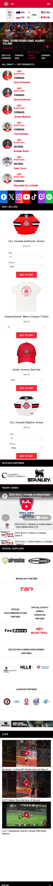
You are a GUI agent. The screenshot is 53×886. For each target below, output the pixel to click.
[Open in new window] (26, 589)
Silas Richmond (22, 82)
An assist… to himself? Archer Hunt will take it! (25, 769)
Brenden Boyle (21, 151)
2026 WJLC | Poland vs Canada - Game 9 (31, 534)
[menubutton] (48, 4)
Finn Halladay (21, 133)
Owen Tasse (20, 168)
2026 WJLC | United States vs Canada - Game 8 (33, 543)
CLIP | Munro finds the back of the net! (21, 800)
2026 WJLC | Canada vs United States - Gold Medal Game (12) (33, 525)
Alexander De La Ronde (26, 185)
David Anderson (22, 99)
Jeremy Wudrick (22, 116)
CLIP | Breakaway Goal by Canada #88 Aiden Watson (24, 832)
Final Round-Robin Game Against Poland (24, 42)
